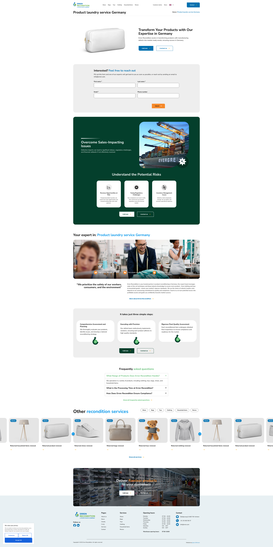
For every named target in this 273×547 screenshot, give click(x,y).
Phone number (142, 92)
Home (174, 12)
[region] (18, 533)
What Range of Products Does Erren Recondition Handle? (133, 375)
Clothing (119, 5)
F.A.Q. (103, 524)
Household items (128, 5)
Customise (11, 535)
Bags (109, 5)
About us (104, 516)
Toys (114, 5)
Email (96, 92)
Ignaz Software (196, 542)
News (165, 5)
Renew (137, 5)
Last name (141, 81)
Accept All (18, 540)
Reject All (25, 535)
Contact (103, 529)
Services (103, 527)
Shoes (104, 5)
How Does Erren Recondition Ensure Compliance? (129, 393)
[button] (136, 375)
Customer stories (157, 5)
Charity (103, 522)
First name (98, 81)
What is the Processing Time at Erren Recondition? (129, 388)
